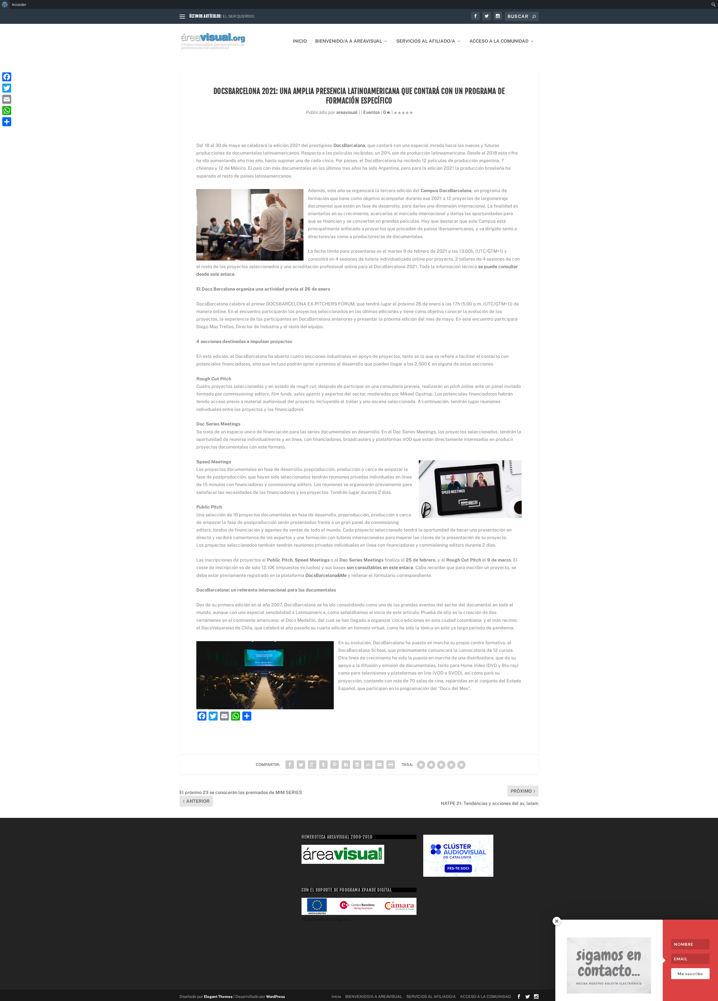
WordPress (275, 997)
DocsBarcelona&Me (326, 575)
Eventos (371, 112)
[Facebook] (6, 76)
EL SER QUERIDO (238, 16)
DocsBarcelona (349, 145)
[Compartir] (6, 121)
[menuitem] (5, 4)
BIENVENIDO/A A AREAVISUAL (348, 41)
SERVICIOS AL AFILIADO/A (425, 41)
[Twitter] (6, 88)
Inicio (300, 41)
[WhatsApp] (6, 110)
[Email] (6, 99)
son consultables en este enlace (380, 567)
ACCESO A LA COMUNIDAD (499, 41)
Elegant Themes (218, 997)
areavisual (347, 112)
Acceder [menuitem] (19, 4)
